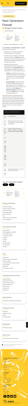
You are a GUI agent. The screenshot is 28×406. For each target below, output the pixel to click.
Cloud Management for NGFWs (9, 232)
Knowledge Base (7, 381)
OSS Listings (6, 367)
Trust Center (6, 389)
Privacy (5, 388)
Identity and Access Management (10, 217)
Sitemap (5, 369)
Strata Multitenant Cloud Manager (10, 259)
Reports (4, 315)
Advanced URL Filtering (8, 280)
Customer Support (7, 378)
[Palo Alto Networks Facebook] (5, 397)
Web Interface (7, 345)
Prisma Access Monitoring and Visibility (11, 262)
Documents (6, 392)
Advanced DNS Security (8, 284)
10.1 (5, 344)
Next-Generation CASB (8, 268)
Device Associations (7, 214)
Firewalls (4, 239)
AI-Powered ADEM (6, 261)
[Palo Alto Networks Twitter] (11, 397)
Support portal (9, 88)
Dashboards (5, 311)
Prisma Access (6, 257)
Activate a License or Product (9, 208)
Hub (4, 215)
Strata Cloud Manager (7, 206)
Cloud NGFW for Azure (8, 235)
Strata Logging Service (7, 212)
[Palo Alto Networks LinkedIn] (8, 397)
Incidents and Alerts (7, 313)
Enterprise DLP (6, 288)
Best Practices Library (7, 327)
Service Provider (6, 244)
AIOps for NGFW (6, 230)
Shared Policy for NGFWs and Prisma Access (12, 300)
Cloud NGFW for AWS (7, 233)
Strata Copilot (21, 3)
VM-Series (5, 246)
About (5, 375)
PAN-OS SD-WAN (6, 243)
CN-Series (5, 237)
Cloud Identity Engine (7, 210)
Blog (4, 364)
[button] (27, 325)
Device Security (6, 286)
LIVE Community (7, 380)
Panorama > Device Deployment (9, 11)
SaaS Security (5, 290)
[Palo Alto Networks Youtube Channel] (15, 397)
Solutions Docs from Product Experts (10, 338)
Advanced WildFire (7, 279)
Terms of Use (6, 391)
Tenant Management (7, 219)
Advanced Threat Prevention (9, 282)
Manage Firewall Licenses (8, 12)
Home (3, 9)
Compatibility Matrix (8, 366)
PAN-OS (4, 241)
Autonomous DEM (6, 316)
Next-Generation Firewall (10, 9)
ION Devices (5, 266)
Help (21, 344)
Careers (5, 377)
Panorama (12, 345)
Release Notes (7, 361)
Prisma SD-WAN (6, 264)
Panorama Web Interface (21, 9)
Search (5, 363)
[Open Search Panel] (8, 3)
